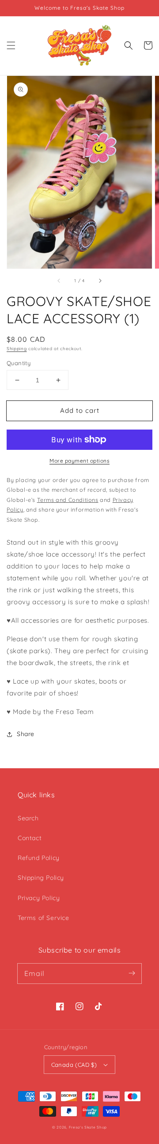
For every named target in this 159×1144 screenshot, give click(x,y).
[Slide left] (59, 281)
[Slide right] (100, 281)
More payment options (79, 460)
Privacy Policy (39, 898)
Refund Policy (39, 858)
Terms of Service (43, 918)
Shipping (17, 348)
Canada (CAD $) (74, 1064)
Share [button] (25, 734)
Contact (30, 838)
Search (28, 818)
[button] (11, 45)
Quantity (18, 362)
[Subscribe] (131, 973)
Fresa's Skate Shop (88, 1127)
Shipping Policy (41, 878)
